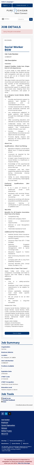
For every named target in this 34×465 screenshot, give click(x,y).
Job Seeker (5, 420)
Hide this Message (24, 463)
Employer (4, 422)
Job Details (8, 40)
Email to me (7, 398)
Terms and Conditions (16, 440)
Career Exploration (8, 425)
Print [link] (4, 402)
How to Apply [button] (17, 333)
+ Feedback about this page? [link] (24, 405)
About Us (4, 434)
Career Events (16, 443)
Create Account (21, 5)
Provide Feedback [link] (9, 400)
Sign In (5, 5)
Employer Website (7, 352)
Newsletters (5, 443)
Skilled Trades (6, 431)
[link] (17, 11)
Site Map (4, 440)
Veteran (4, 428)
